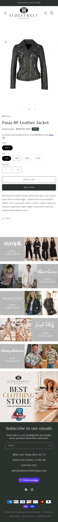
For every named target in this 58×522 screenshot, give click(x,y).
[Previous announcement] (5, 3)
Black (7, 148)
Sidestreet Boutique (18, 512)
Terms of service (28, 516)
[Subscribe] (49, 445)
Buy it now (29, 187)
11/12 (39, 159)
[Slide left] (23, 109)
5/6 (6, 158)
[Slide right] (35, 109)
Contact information (44, 516)
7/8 (16, 158)
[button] (5, 13)
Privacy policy (14, 516)
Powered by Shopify (33, 512)
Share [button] (7, 218)
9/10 (28, 159)
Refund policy (48, 512)
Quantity (5, 164)
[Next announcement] (53, 3)
